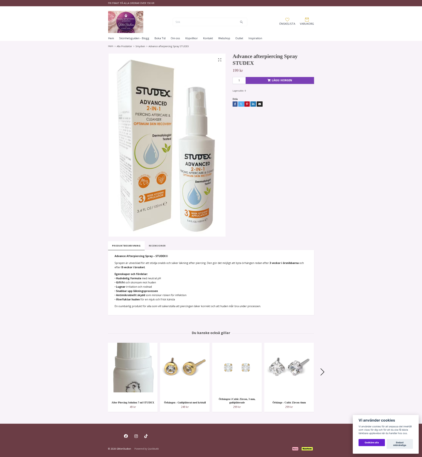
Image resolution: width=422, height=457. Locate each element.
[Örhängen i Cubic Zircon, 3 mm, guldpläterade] (237, 369)
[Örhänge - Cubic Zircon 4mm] (289, 370)
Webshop (224, 38)
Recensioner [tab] (157, 245)
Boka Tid (160, 38)
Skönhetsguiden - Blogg (134, 38)
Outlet (239, 38)
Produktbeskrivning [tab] (126, 245)
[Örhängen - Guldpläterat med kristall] (185, 370)
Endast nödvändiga (399, 444)
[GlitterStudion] (125, 22)
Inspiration (255, 38)
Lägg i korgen (282, 80)
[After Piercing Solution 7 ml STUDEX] (133, 370)
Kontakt (208, 38)
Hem (111, 38)
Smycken (140, 46)
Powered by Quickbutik (146, 448)
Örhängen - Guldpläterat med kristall (185, 402)
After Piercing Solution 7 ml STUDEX (132, 402)
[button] (322, 372)
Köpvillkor (191, 38)
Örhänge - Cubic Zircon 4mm (289, 402)
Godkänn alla (372, 442)
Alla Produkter (124, 46)
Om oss (175, 38)
